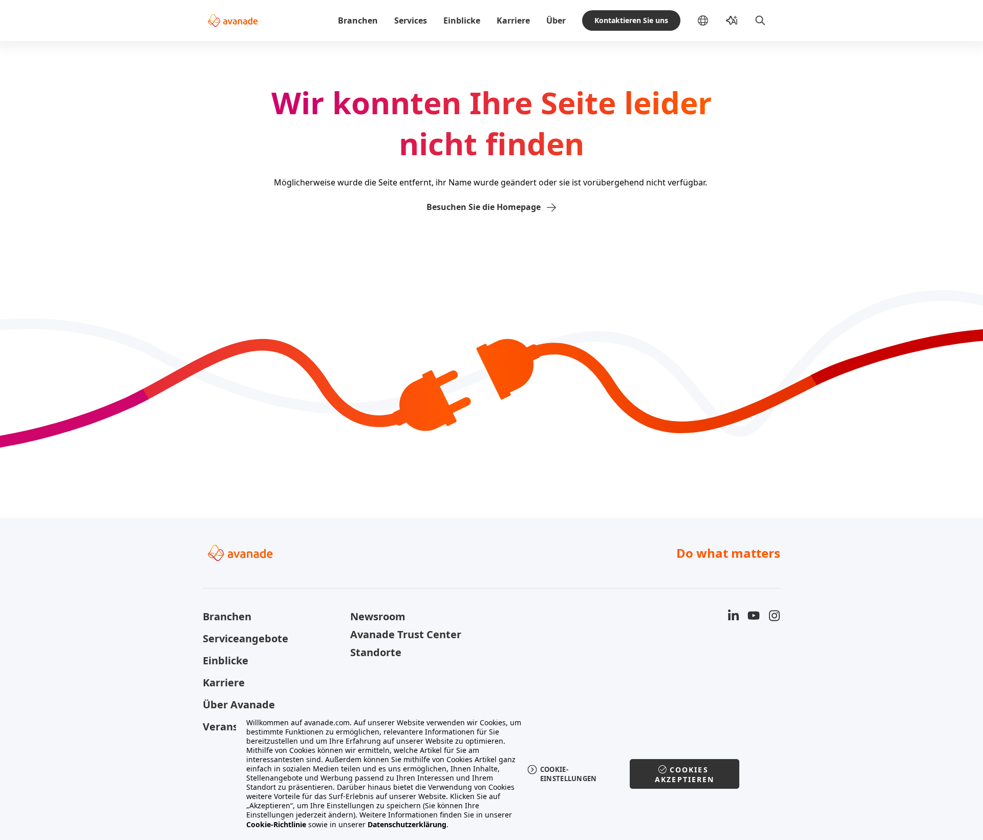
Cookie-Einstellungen (568, 774)
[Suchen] (760, 20)
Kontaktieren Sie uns (631, 20)
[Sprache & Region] (711, 20)
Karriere (513, 20)
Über (556, 20)
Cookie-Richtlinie (276, 824)
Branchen (358, 20)
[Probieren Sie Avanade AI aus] (731, 20)
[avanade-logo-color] (233, 20)
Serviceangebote (245, 638)
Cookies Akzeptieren (685, 774)
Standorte (375, 652)
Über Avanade (239, 704)
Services (410, 20)
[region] (491, 773)
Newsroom (377, 616)
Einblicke (461, 20)
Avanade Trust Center (405, 634)
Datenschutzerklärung (407, 824)
